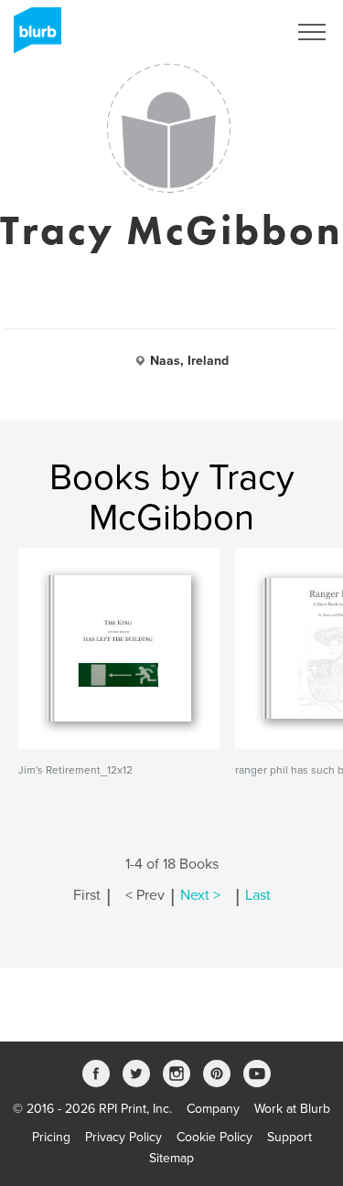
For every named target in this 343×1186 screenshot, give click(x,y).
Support (289, 1137)
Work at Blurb (292, 1109)
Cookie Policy (214, 1137)
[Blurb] (32, 36)
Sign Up (240, 32)
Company (213, 1109)
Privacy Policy (123, 1137)
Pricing (51, 1137)
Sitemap (171, 1158)
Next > (200, 895)
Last (258, 895)
